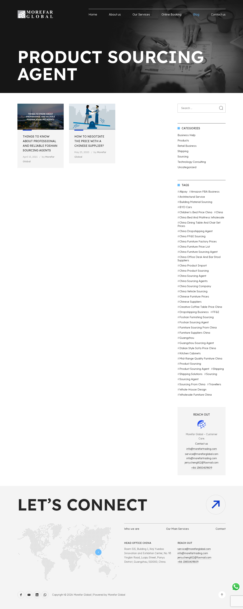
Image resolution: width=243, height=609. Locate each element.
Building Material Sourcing (195, 202)
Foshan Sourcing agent (194, 322)
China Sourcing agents (193, 281)
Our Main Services (177, 528)
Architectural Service (192, 196)
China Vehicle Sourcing (193, 291)
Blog (196, 14)
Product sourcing (190, 363)
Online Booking (171, 14)
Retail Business (187, 145)
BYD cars (185, 207)
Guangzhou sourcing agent (196, 343)
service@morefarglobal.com (201, 454)
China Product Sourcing (194, 270)
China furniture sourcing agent (198, 251)
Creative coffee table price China (200, 307)
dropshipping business (194, 312)
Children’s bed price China (195, 212)
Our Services (141, 14)
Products (183, 140)
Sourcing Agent (189, 379)
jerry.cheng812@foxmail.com (201, 462)
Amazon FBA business (205, 191)
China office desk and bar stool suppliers (199, 258)
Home (93, 14)
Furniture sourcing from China (198, 327)
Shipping (183, 151)
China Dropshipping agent (196, 231)
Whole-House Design (192, 389)
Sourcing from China (192, 384)
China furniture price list (194, 246)
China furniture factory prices (198, 241)
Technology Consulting (192, 162)
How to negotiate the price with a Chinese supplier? (89, 141)
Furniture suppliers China (194, 332)
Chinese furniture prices (194, 296)
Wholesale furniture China (195, 394)
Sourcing (183, 156)
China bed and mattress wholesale (201, 217)
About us (115, 14)
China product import (193, 265)
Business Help (187, 135)
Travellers (215, 384)
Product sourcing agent (194, 368)
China (219, 212)
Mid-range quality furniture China (200, 358)
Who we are (131, 528)
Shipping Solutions (190, 374)
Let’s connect (82, 504)
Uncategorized (187, 167)
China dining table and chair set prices (199, 224)
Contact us (218, 14)
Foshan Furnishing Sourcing (196, 317)
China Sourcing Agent (192, 276)
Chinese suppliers (190, 301)
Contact (221, 528)
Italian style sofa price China (197, 348)
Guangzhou (186, 338)
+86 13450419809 (201, 467)
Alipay (183, 191)
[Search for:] (202, 108)
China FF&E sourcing (192, 236)
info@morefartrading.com (201, 448)
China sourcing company (195, 286)
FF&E (215, 312)
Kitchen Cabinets (190, 353)
